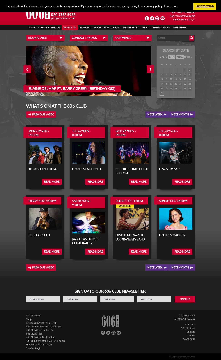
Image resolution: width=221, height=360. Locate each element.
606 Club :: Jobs (34, 333)
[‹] (30, 69)
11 (166, 79)
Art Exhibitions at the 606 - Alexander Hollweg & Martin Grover (45, 342)
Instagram (157, 18)
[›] (153, 69)
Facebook (147, 18)
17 (162, 84)
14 (180, 79)
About (146, 27)
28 (180, 88)
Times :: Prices (161, 27)
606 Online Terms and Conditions (43, 326)
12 (171, 79)
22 (185, 84)
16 (190, 79)
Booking (85, 27)
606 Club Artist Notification (40, 337)
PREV (164, 57)
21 (180, 84)
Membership (130, 27)
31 (162, 93)
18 (166, 84)
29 (185, 88)
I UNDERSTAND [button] (205, 6)
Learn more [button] (171, 6)
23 (190, 84)
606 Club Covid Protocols (39, 330)
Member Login (33, 348)
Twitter (152, 18)
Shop (29, 319)
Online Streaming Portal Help (41, 323)
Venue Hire (180, 27)
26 (171, 88)
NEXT (187, 57)
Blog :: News (112, 27)
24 (162, 88)
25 (166, 88)
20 (176, 84)
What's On (69, 27)
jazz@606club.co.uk (63, 18)
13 (176, 79)
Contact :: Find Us (49, 27)
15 (185, 79)
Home (31, 27)
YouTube (162, 18)
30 (190, 88)
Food (97, 27)
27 (176, 88)
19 (171, 84)
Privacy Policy (33, 315)
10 (162, 79)
